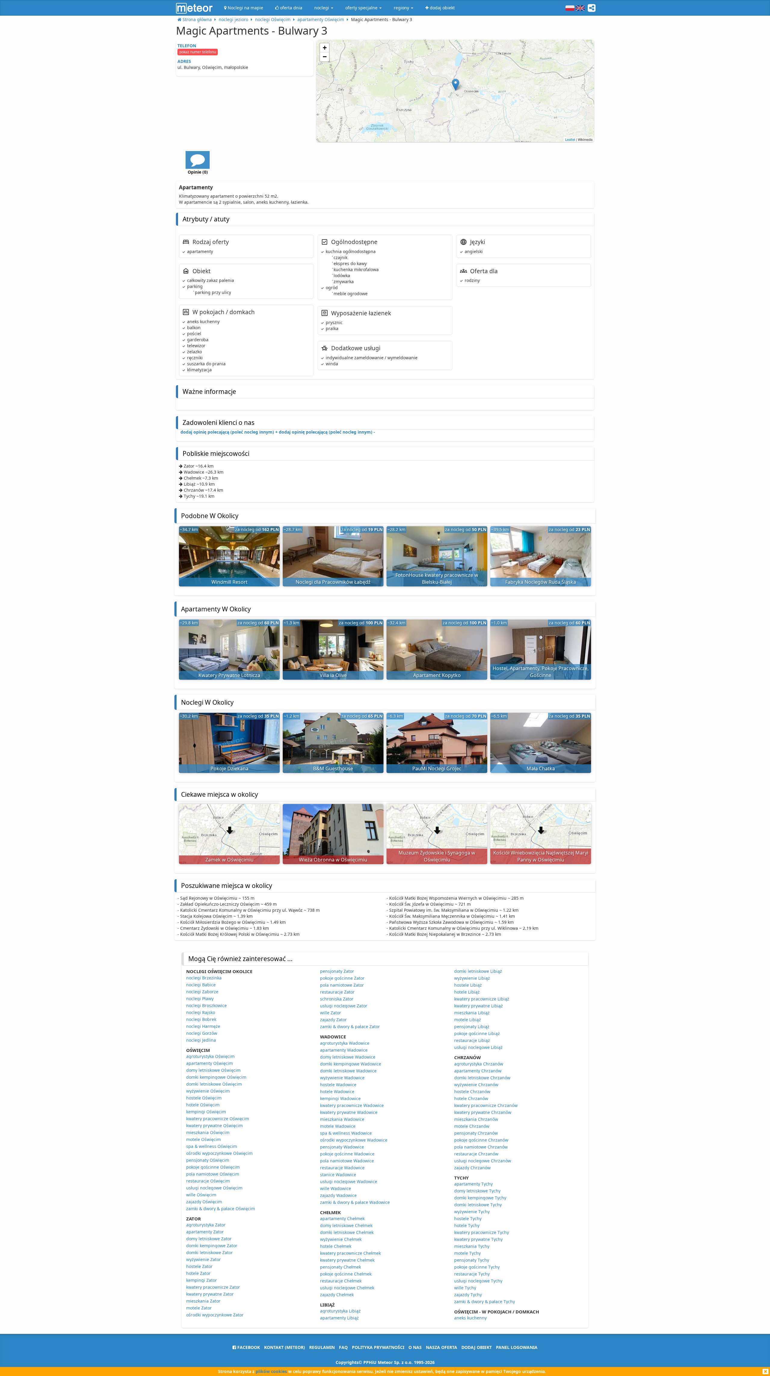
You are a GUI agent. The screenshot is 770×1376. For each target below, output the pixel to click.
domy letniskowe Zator (209, 1238)
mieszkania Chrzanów (476, 1119)
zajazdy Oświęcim (204, 1201)
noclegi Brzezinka (204, 978)
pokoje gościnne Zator (342, 978)
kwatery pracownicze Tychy (481, 1232)
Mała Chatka (541, 768)
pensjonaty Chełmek (340, 1267)
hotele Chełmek (335, 1246)
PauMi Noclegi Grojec (436, 768)
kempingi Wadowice (340, 1098)
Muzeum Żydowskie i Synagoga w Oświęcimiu (437, 856)
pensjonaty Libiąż (471, 1026)
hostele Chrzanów (472, 1091)
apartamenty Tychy (473, 1184)
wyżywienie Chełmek (341, 1239)
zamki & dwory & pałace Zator (350, 1026)
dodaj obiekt (476, 1347)
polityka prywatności (378, 1347)
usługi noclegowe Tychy (478, 1281)
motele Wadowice (338, 1126)
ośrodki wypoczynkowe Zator (215, 1315)
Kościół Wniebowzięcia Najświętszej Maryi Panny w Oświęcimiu (540, 856)
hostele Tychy (468, 1218)
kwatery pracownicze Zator (213, 1287)
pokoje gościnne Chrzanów (481, 1140)
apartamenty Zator (205, 1232)
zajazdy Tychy (468, 1294)
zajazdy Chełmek (337, 1294)
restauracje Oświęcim (208, 1181)
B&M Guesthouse (333, 768)
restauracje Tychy (472, 1274)
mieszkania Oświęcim (207, 1132)
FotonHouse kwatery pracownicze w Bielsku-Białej (437, 578)
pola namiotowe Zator (342, 985)
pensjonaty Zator (337, 971)
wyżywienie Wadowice (342, 1078)
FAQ (343, 1347)
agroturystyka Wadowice (344, 1043)
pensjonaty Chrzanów (476, 1133)
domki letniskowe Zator (209, 1252)
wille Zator (330, 1013)
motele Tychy (467, 1253)
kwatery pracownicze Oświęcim (217, 1118)
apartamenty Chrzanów (477, 1071)
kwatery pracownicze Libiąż (481, 999)
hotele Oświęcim (203, 1105)
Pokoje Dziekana (229, 768)
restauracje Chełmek (341, 1281)
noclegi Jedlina (201, 1040)
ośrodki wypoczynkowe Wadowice (353, 1140)
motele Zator (199, 1308)
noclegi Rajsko (200, 1012)
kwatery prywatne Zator (210, 1294)
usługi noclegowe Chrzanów (482, 1161)
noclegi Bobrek (201, 1019)
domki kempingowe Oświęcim (216, 1077)
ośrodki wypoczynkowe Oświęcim (219, 1153)
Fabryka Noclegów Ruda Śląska (540, 582)
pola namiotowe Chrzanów (481, 1147)
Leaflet (570, 139)
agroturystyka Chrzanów (478, 1064)
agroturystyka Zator (206, 1225)
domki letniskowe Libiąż (478, 971)
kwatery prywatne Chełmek (347, 1260)
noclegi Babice (201, 985)
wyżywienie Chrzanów (476, 1084)
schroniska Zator (336, 999)
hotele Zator (198, 1273)
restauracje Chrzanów (476, 1154)
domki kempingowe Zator (211, 1245)
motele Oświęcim (203, 1139)
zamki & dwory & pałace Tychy (484, 1301)
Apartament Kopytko (437, 675)
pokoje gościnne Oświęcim (213, 1167)
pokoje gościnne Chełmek (345, 1274)
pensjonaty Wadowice (342, 1147)
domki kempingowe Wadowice (350, 1064)
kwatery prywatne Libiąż (478, 1006)
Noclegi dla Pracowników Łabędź (333, 582)
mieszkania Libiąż (472, 1013)
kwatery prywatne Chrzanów (482, 1112)
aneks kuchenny (470, 1318)
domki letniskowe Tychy (478, 1204)
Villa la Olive (333, 675)
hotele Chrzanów (471, 1098)
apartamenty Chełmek (342, 1218)
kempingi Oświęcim (206, 1112)
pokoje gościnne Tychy (477, 1267)
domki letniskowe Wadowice (348, 1071)
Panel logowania (516, 1347)
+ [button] (325, 47)
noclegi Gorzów (201, 1033)
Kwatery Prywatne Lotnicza (229, 675)
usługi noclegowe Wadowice (348, 1181)
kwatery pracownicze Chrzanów (486, 1105)
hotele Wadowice (337, 1091)
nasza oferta (441, 1347)
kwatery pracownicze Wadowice (352, 1105)
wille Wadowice (335, 1188)
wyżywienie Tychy (472, 1211)
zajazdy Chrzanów (472, 1167)
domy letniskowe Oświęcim (213, 1070)
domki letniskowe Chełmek (347, 1232)
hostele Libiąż (468, 985)
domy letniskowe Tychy (477, 1191)
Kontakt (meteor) (284, 1347)
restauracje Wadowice (342, 1167)
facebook (248, 1347)
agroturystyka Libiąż (340, 1311)
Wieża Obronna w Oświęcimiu (333, 859)
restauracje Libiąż (472, 1040)
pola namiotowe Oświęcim (212, 1174)
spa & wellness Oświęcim (211, 1146)
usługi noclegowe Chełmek (347, 1288)
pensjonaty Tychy (471, 1260)
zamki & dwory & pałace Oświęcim (220, 1208)
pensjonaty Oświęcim (207, 1160)
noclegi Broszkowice (206, 1005)
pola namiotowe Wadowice (347, 1161)
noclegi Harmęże (203, 1026)
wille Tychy (465, 1288)
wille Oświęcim (201, 1195)
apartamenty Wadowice (344, 1050)
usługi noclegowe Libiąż (478, 1047)
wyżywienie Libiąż (472, 978)
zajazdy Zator (333, 1019)
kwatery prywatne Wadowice (348, 1112)
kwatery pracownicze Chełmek (350, 1253)
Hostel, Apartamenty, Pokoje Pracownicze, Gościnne (541, 672)
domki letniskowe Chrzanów (482, 1078)
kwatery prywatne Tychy (478, 1239)
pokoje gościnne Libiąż (477, 1033)
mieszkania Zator (203, 1301)
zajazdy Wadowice (338, 1195)
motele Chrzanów (471, 1126)
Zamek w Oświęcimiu (229, 859)
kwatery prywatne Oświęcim (214, 1125)
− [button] (325, 56)
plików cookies (271, 1371)
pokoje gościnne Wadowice (347, 1154)
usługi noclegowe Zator (343, 1006)
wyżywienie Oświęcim (208, 1091)
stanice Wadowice (338, 1174)
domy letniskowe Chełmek (346, 1225)
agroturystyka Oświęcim (210, 1056)
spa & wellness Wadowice (346, 1133)
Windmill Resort (229, 582)
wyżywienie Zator (203, 1259)
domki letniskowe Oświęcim (214, 1084)
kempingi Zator (201, 1280)
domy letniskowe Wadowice (347, 1057)
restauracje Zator (337, 992)
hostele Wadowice (338, 1084)
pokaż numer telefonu (197, 51)
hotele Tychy (466, 1225)
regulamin (322, 1347)
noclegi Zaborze (202, 991)
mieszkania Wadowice (342, 1119)
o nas (415, 1347)
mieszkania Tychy (471, 1246)
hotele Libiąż (467, 992)
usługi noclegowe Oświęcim (214, 1188)
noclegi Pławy (200, 998)
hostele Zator (199, 1266)
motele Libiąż (467, 1019)
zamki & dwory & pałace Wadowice (355, 1202)
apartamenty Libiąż (339, 1318)
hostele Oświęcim (204, 1098)
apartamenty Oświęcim (209, 1063)
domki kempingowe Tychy (480, 1198)
